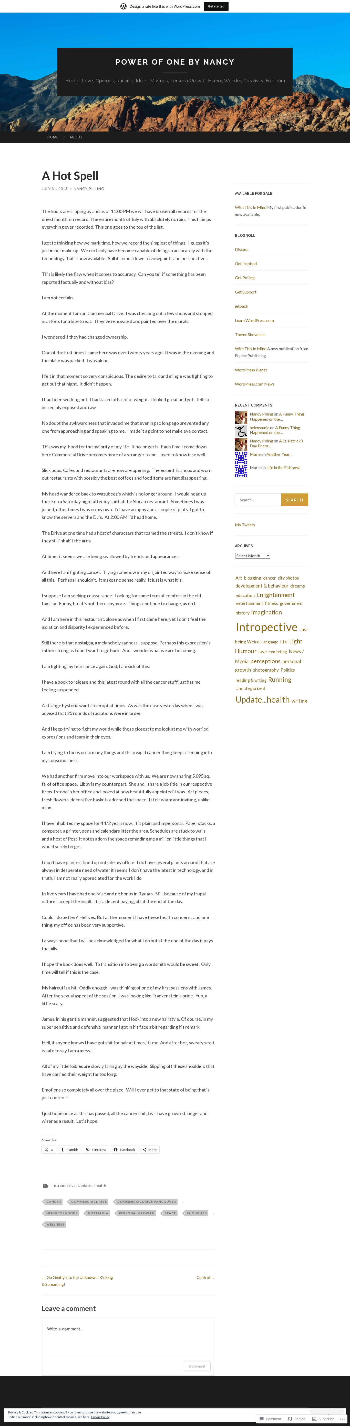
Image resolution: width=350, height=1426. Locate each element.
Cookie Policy (100, 1417)
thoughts (197, 1213)
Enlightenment (275, 594)
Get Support (245, 291)
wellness (55, 1224)
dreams (297, 586)
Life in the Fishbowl (283, 467)
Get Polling (245, 277)
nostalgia (98, 1213)
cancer (269, 578)
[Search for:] (271, 499)
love (263, 651)
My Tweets (245, 524)
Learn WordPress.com (254, 320)
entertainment (249, 603)
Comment (197, 1366)
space (170, 1213)
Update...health (92, 1185)
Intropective (64, 1185)
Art (238, 578)
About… (77, 137)
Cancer (53, 1201)
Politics (288, 670)
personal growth (137, 1213)
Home (52, 137)
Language (269, 641)
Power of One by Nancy (175, 61)
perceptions (265, 661)
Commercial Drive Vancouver (146, 1201)
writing (299, 701)
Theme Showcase (250, 334)
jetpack (241, 306)
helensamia (259, 427)
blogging (252, 578)
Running (279, 679)
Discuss (242, 249)
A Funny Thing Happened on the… (277, 416)
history (242, 612)
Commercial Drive (89, 1201)
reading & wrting (250, 680)
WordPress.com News (254, 383)
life (283, 641)
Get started (216, 6)
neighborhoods (62, 1213)
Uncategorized (250, 688)
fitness (271, 603)
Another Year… (279, 454)
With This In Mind (250, 207)
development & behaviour (262, 586)
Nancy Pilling (89, 188)
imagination (266, 612)
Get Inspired (246, 263)
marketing (278, 651)
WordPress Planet (251, 369)
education (245, 595)
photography (266, 670)
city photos (288, 577)
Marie (255, 454)
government (291, 603)
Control (206, 1277)
